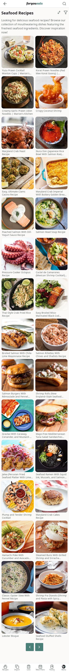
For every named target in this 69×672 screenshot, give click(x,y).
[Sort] (59, 12)
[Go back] (5, 3)
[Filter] (66, 12)
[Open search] (64, 4)
